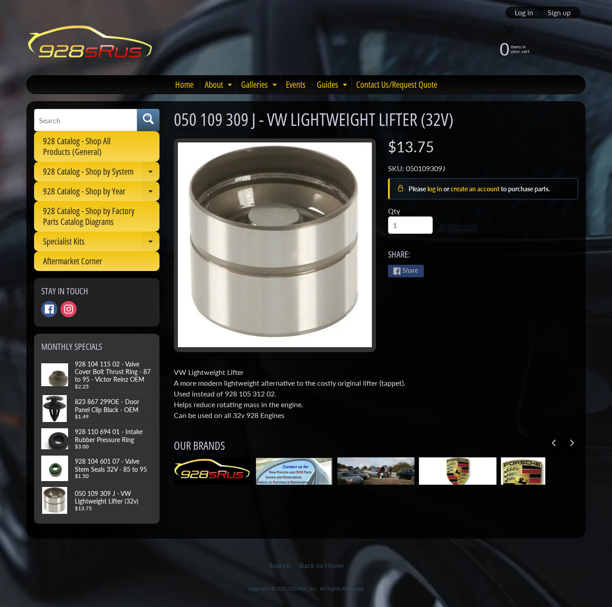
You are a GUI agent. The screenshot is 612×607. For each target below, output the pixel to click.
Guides (333, 86)
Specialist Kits (101, 243)
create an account (476, 189)
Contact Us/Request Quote (396, 84)
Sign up (559, 12)
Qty (394, 211)
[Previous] (554, 443)
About (219, 86)
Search (279, 565)
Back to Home (321, 565)
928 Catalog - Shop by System (101, 173)
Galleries (260, 86)
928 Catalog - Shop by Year (101, 193)
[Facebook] (49, 309)
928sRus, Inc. (303, 588)
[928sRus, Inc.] (90, 45)
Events (296, 84)
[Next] (571, 443)
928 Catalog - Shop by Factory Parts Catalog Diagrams (88, 216)
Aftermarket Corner (72, 261)
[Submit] (148, 120)
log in (435, 189)
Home (184, 84)
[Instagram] (68, 309)
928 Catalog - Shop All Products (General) (77, 146)
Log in (524, 12)
